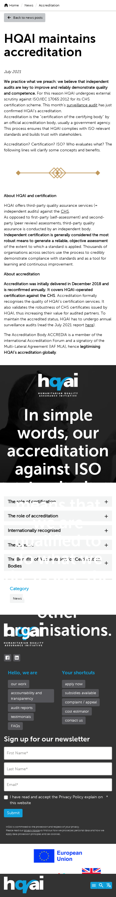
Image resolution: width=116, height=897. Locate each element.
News (28, 5)
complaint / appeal (81, 702)
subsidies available (80, 693)
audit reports (22, 708)
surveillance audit (82, 105)
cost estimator (77, 711)
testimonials (21, 717)
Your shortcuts (78, 672)
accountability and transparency (26, 696)
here (89, 325)
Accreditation (49, 5)
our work (18, 684)
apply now (73, 684)
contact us (74, 720)
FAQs (15, 726)
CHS (65, 211)
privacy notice (32, 830)
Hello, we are (22, 672)
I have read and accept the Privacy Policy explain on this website (59, 800)
